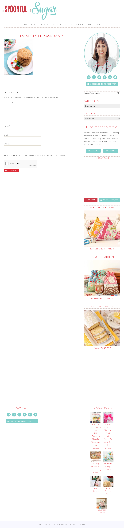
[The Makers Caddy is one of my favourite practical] (92, 168)
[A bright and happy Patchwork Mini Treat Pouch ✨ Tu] (111, 190)
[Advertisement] (104, 372)
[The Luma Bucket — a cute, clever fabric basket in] (111, 168)
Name (7, 126)
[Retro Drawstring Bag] (102, 278)
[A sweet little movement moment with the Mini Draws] (92, 179)
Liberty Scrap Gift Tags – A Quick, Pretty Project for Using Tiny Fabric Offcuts (108, 436)
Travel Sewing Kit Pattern (102, 249)
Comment (8, 103)
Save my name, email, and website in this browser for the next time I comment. (35, 155)
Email (6, 135)
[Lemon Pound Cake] (102, 328)
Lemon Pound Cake (102, 348)
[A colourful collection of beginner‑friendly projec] (92, 190)
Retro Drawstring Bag (102, 298)
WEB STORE (93, 151)
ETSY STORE (110, 151)
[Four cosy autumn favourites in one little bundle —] (111, 179)
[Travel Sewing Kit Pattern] (102, 228)
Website (7, 144)
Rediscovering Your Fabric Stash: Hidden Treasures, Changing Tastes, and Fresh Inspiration (96, 436)
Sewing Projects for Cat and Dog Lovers (96, 468)
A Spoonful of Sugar (30, 11)
